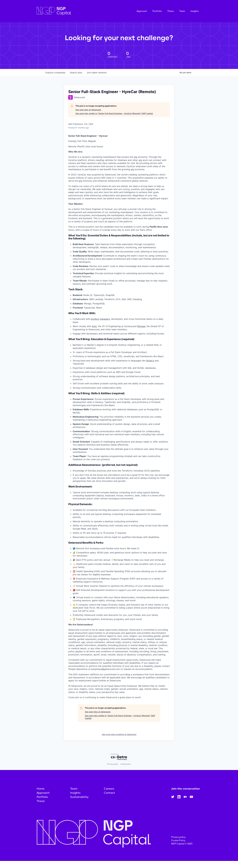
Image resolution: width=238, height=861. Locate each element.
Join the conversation (185, 788)
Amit (94, 326)
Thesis (170, 11)
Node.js (150, 360)
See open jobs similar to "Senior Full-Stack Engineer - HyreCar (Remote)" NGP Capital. (114, 113)
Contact (109, 793)
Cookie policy (125, 764)
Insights (194, 11)
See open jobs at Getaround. (88, 110)
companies (55, 72)
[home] (68, 11)
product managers (100, 319)
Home (40, 788)
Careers (109, 788)
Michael (141, 326)
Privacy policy (112, 764)
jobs (76, 72)
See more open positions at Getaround (119, 734)
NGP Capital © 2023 (181, 843)
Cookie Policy (178, 840)
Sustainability (79, 797)
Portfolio (157, 11)
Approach (142, 11)
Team (182, 11)
